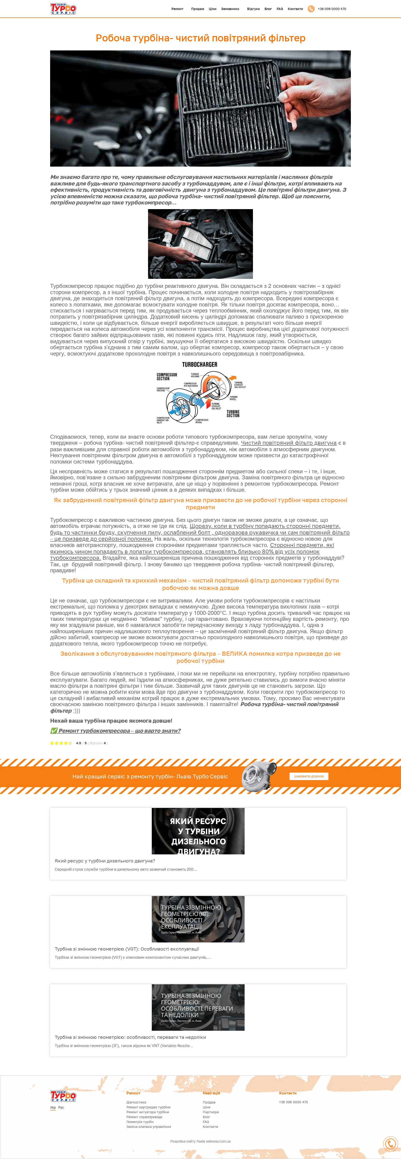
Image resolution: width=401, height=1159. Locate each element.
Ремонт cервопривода (144, 1117)
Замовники (230, 9)
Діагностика (136, 1102)
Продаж (197, 9)
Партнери (211, 1112)
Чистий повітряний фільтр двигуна (289, 442)
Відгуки (253, 9)
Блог (268, 9)
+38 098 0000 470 (332, 8)
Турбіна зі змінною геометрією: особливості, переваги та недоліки (130, 1037)
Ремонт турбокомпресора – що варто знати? (118, 730)
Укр (53, 1107)
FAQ (280, 9)
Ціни (213, 9)
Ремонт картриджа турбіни (148, 1107)
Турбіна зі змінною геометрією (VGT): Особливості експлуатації (127, 948)
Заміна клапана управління (148, 1127)
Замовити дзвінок (309, 776)
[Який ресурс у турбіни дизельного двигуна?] (198, 831)
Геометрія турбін (140, 1122)
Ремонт (177, 9)
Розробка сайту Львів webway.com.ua (200, 1141)
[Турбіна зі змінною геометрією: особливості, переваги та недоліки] (198, 1007)
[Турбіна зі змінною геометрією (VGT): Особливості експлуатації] (198, 919)
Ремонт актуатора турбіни (147, 1112)
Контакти (295, 9)
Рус (61, 1107)
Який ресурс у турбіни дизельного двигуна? (105, 860)
